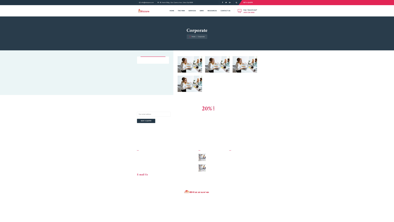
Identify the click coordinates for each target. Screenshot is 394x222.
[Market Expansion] (197, 60)
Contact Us (225, 11)
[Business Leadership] (252, 60)
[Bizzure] (144, 10)
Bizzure (153, 192)
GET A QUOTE (248, 2)
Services (192, 11)
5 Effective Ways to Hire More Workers (217, 156)
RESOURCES (212, 11)
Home (172, 11)
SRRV (202, 11)
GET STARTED (247, 118)
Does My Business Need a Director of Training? (217, 167)
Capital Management (217, 63)
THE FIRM (181, 11)
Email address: (143, 110)
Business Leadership (244, 63)
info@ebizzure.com (147, 2)
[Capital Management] (225, 60)
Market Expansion (189, 63)
